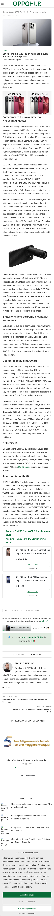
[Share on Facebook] (31, 654)
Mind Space (23, 467)
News (11, 12)
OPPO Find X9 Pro (32, 610)
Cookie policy (22, 913)
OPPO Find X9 (17, 610)
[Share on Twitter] (34, 654)
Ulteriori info (44, 621)
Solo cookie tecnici (27, 902)
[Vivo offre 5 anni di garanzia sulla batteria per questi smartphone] (27, 741)
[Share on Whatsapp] (37, 654)
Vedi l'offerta (33, 564)
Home (5, 12)
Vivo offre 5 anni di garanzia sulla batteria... (27, 760)
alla (32, 637)
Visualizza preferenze (27, 909)
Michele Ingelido (15, 60)
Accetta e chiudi (27, 895)
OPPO (6, 610)
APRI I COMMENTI (27, 775)
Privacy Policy (31, 913)
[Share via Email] (40, 654)
